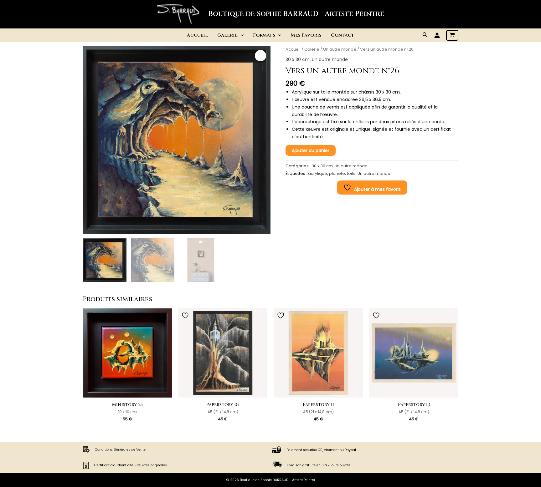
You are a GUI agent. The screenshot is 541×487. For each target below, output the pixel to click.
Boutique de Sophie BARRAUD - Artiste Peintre (296, 13)
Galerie (311, 49)
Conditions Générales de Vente (120, 449)
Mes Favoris (306, 35)
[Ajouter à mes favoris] (90, 315)
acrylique (317, 173)
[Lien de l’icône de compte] (437, 35)
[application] (241, 35)
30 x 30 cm (298, 59)
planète (337, 173)
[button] (425, 35)
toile (351, 173)
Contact (342, 35)
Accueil (197, 35)
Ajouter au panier (310, 150)
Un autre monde (339, 49)
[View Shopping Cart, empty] (452, 35)
